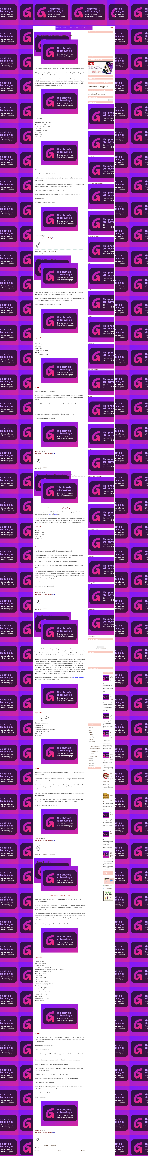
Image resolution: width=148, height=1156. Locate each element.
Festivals (39, 609)
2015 (90, 728)
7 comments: (51, 854)
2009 (90, 765)
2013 (90, 758)
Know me (42, 27)
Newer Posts (36, 1150)
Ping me (83, 27)
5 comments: (52, 1145)
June (91, 734)
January (92, 743)
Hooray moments (73, 27)
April (91, 737)
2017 (90, 727)
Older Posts (83, 1150)
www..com (109, 877)
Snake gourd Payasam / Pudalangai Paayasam (54, 35)
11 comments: (52, 251)
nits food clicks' (111, 881)
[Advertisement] (94, 697)
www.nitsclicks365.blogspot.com (98, 87)
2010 (90, 763)
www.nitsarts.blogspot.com (96, 94)
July (91, 732)
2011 (90, 762)
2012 (90, 760)
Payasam (43, 253)
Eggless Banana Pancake (46, 259)
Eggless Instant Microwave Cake (111, 679)
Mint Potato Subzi (111, 715)
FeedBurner (103, 648)
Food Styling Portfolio (54, 27)
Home (35, 27)
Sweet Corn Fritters (44, 615)
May (91, 736)
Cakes (39, 1147)
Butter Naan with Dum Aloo (111, 835)
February (92, 741)
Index (64, 27)
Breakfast (39, 468)
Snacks (39, 855)
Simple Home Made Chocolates (111, 698)
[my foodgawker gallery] (108, 890)
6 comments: (51, 467)
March (91, 739)
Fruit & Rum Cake (44, 862)
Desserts (39, 253)
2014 (90, 730)
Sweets (46, 253)
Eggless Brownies (111, 814)
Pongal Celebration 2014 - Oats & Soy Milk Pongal (56, 474)
